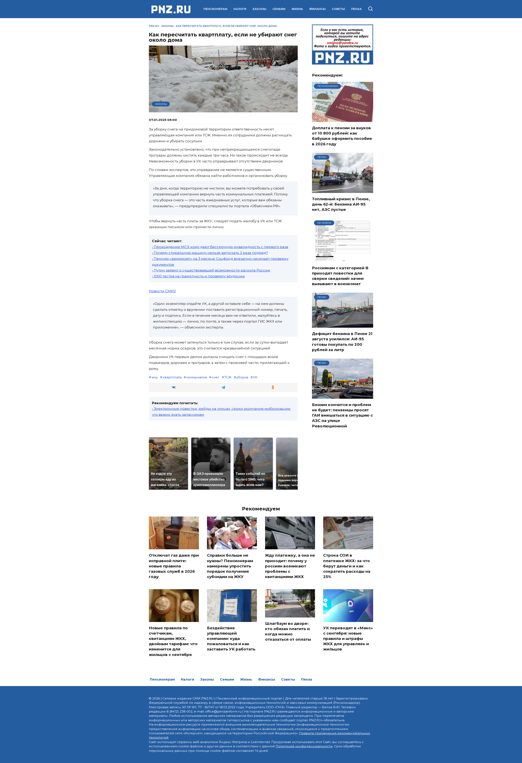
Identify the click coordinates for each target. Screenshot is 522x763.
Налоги (239, 9)
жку (155, 377)
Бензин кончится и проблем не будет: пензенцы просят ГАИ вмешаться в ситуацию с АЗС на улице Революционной (342, 415)
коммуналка (196, 377)
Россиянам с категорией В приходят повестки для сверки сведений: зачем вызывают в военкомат (340, 276)
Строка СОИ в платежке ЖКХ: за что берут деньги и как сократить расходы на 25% (346, 566)
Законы (259, 9)
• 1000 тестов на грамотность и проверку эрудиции (198, 276)
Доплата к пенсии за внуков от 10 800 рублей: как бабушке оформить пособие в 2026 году (342, 136)
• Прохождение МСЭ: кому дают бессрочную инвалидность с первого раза (220, 247)
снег (215, 377)
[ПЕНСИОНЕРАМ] (342, 119)
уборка (242, 377)
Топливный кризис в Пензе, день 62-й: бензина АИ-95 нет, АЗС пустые (341, 204)
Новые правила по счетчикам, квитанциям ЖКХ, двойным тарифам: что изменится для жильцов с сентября (173, 641)
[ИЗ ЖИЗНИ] (342, 259)
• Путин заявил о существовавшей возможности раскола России (211, 270)
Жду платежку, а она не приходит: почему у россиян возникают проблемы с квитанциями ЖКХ (290, 566)
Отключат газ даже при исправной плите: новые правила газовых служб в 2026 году (174, 566)
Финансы (317, 9)
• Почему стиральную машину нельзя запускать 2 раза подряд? (210, 253)
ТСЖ (227, 377)
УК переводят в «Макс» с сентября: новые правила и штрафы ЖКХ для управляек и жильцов (348, 639)
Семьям (278, 9)
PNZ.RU (154, 25)
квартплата (172, 377)
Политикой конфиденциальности (304, 746)
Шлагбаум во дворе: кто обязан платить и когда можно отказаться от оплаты (288, 631)
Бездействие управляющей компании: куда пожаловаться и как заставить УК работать (231, 639)
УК (255, 377)
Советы (338, 9)
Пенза (356, 9)
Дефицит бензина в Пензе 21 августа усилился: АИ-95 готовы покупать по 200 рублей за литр (342, 341)
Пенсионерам (215, 9)
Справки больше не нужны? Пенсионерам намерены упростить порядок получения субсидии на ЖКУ (230, 566)
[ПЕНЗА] (342, 190)
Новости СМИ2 (162, 291)
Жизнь (297, 9)
